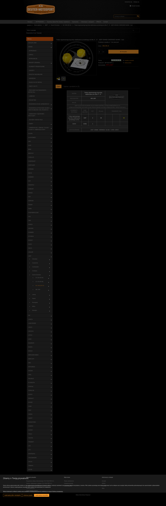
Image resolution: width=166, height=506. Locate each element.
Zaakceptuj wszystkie (41, 495)
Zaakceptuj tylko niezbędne (12, 495)
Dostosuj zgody (28, 495)
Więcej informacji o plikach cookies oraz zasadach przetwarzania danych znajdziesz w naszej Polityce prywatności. (33, 491)
